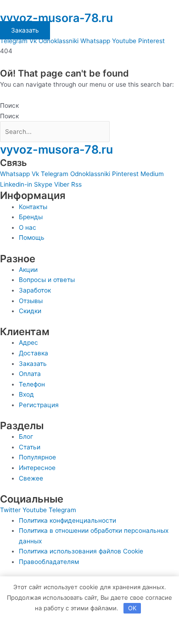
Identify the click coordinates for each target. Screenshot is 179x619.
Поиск (9, 105)
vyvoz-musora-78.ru (56, 18)
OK (132, 608)
